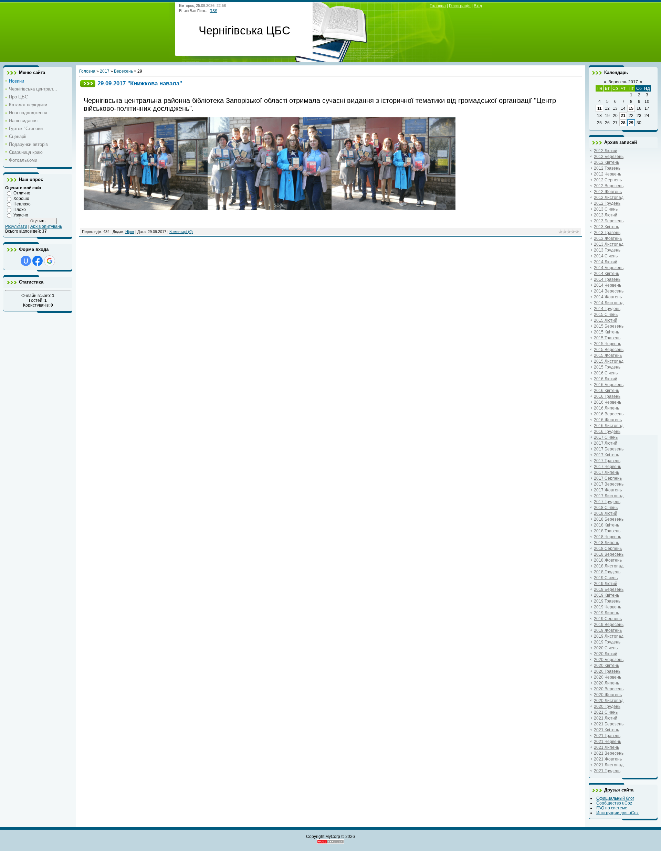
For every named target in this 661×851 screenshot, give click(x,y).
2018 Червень (607, 536)
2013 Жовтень (608, 238)
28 (623, 122)
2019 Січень (606, 577)
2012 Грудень (607, 203)
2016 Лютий (605, 378)
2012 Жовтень (608, 191)
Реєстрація (460, 5)
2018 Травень (607, 531)
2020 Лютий (605, 653)
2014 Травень (607, 279)
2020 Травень (607, 671)
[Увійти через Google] (49, 260)
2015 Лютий (605, 320)
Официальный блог (615, 798)
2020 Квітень (606, 665)
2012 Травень (607, 168)
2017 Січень (606, 437)
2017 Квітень (606, 455)
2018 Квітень (606, 525)
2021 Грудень (607, 770)
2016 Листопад (608, 425)
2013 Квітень (606, 226)
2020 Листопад (608, 700)
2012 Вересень (608, 185)
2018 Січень (606, 507)
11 (599, 108)
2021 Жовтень (608, 759)
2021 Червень (607, 741)
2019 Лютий (605, 583)
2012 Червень (607, 174)
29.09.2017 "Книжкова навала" (139, 83)
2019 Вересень (608, 624)
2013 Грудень (607, 250)
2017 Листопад (608, 495)
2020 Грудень (607, 706)
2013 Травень (607, 232)
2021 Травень (607, 735)
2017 (104, 71)
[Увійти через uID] (26, 261)
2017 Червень (607, 466)
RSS (213, 11)
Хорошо (21, 198)
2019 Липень (606, 612)
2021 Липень (606, 747)
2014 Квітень (606, 273)
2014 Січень (606, 256)
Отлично (21, 193)
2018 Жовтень (608, 560)
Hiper (129, 232)
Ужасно (20, 215)
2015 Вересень (608, 349)
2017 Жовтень (608, 490)
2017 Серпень (608, 478)
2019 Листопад (608, 636)
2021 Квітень (606, 729)
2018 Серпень (608, 548)
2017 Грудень (607, 501)
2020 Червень (607, 677)
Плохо (19, 209)
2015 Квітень (606, 332)
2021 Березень (608, 724)
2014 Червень (607, 285)
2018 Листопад (608, 566)
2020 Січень (606, 648)
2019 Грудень (607, 642)
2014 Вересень (608, 291)
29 (631, 122)
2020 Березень (608, 659)
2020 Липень (606, 683)
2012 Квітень (606, 162)
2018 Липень (606, 542)
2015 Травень (607, 338)
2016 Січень (606, 373)
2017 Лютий (605, 443)
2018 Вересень (608, 554)
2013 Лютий (605, 215)
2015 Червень (607, 343)
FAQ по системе (611, 808)
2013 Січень (606, 209)
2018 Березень (608, 519)
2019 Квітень (606, 595)
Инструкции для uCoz (617, 812)
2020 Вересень (608, 689)
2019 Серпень (608, 618)
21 (623, 115)
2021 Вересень (608, 753)
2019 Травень (607, 601)
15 (631, 108)
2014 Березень (608, 267)
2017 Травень (607, 460)
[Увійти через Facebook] (37, 261)
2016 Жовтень (608, 419)
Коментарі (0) (181, 232)
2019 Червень (607, 607)
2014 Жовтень (608, 297)
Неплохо (22, 204)
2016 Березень (608, 384)
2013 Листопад (608, 244)
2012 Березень (608, 156)
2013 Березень (608, 221)
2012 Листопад (608, 197)
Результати (16, 226)
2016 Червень (607, 402)
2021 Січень (606, 712)
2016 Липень (606, 408)
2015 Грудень (607, 367)
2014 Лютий (605, 261)
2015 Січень (606, 314)
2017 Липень (606, 472)
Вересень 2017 (623, 81)
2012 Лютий (605, 150)
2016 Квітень (606, 390)
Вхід (478, 5)
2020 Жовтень (608, 694)
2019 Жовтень (608, 630)
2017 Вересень (608, 484)
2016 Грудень (607, 431)
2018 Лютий (605, 513)
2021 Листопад (608, 765)
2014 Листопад (608, 302)
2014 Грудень (607, 308)
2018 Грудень (607, 572)
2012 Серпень (608, 180)
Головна (438, 5)
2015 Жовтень (608, 355)
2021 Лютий (605, 718)
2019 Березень (608, 589)
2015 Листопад (608, 361)
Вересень (123, 71)
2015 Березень (608, 326)
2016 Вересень (608, 414)
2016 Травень (607, 396)
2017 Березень (608, 449)
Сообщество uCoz (614, 803)
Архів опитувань (46, 226)
